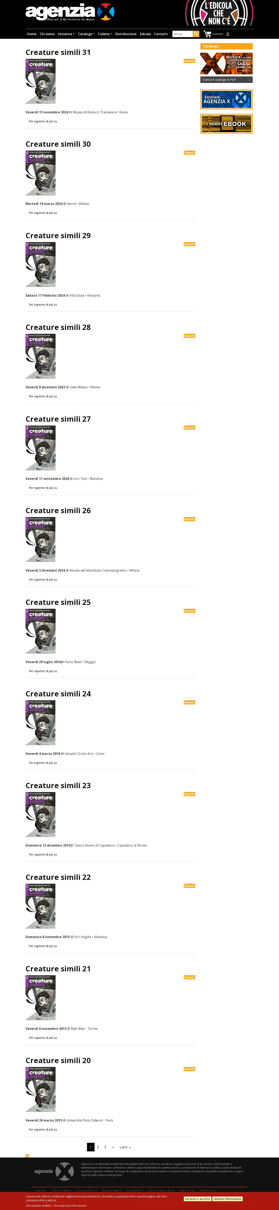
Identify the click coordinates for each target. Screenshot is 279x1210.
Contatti (161, 34)
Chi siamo (47, 34)
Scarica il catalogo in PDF (219, 80)
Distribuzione (126, 34)
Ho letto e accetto (197, 1199)
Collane (104, 34)
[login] (227, 34)
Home (32, 34)
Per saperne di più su (43, 121)
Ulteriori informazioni (227, 1199)
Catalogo (85, 34)
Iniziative (65, 34)
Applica (196, 34)
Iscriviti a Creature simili (27, 1155)
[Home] (70, 12)
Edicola (145, 34)
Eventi (189, 61)
